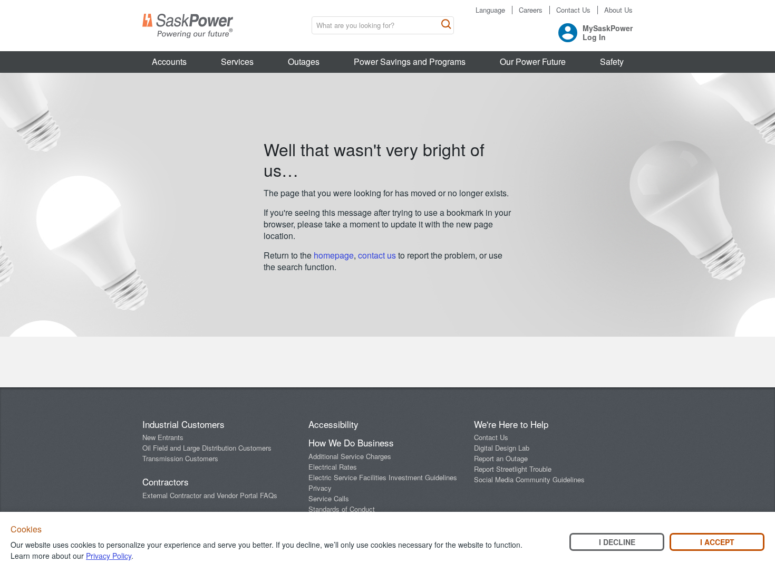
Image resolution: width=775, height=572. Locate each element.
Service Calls (328, 498)
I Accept (717, 542)
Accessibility (333, 424)
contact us (378, 255)
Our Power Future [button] (533, 61)
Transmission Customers (180, 458)
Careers (530, 10)
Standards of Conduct (341, 509)
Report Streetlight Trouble (512, 469)
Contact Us (573, 10)
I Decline (617, 542)
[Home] (187, 26)
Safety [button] (612, 61)
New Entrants (162, 437)
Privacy (320, 488)
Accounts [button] (169, 61)
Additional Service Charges (349, 456)
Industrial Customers (183, 424)
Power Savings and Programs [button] (410, 61)
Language (490, 10)
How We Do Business (351, 442)
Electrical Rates (332, 467)
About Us (618, 10)
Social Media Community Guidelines (529, 479)
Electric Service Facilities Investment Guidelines (382, 477)
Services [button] (237, 61)
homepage (334, 255)
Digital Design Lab (501, 448)
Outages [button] (303, 61)
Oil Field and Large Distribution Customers (207, 448)
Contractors (165, 481)
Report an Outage (501, 458)
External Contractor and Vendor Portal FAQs (209, 495)
